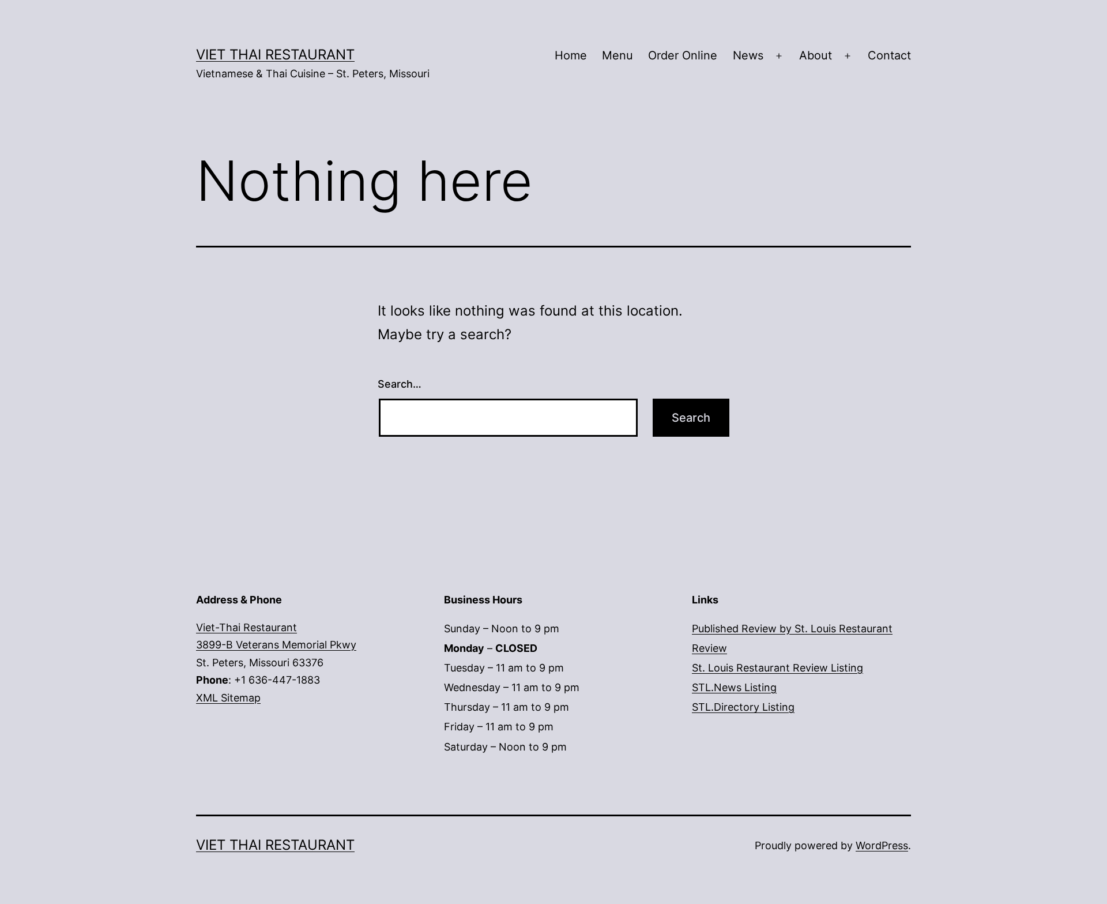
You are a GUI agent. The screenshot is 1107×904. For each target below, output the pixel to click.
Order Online (682, 55)
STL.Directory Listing (743, 707)
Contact (889, 55)
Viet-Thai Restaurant (246, 627)
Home (571, 55)
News (748, 55)
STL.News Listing (734, 687)
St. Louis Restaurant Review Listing (777, 668)
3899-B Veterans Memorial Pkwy (276, 645)
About (815, 55)
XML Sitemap (228, 698)
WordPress (882, 845)
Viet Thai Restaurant (275, 54)
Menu (617, 55)
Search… (399, 384)
